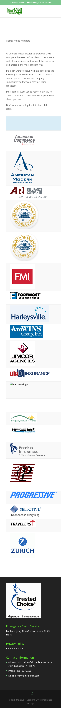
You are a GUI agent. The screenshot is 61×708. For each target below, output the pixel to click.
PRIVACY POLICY (14, 648)
